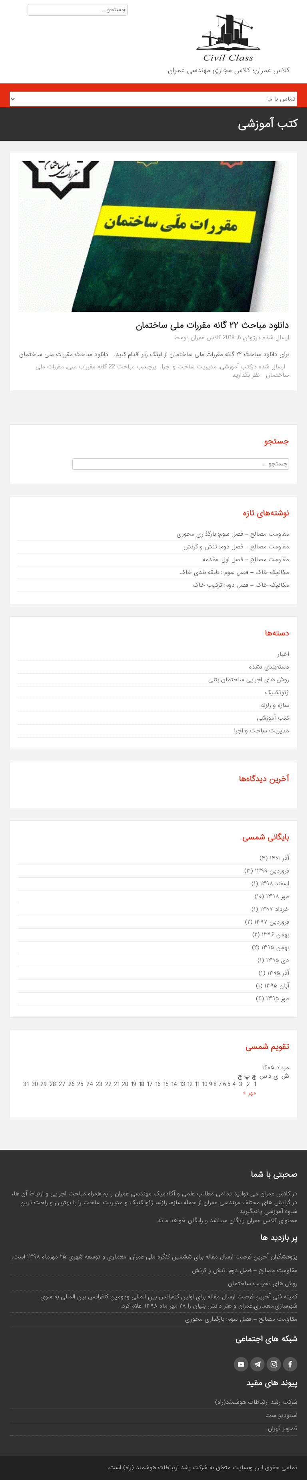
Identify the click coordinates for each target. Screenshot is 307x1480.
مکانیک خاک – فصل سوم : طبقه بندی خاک (234, 572)
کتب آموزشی (235, 367)
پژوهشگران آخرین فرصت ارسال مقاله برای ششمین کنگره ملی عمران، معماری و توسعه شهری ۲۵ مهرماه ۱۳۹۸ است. (154, 1257)
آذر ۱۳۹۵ (278, 973)
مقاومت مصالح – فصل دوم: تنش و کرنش (236, 547)
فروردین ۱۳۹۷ (272, 922)
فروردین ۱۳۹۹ (272, 871)
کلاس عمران (206, 337)
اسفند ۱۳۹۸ (274, 883)
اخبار (283, 654)
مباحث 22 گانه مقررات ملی (101, 367)
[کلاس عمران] (228, 37)
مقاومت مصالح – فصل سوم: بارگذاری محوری (233, 534)
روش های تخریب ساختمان (262, 1283)
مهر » (249, 1093)
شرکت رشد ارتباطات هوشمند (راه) (165, 1467)
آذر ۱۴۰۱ (279, 858)
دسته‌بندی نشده (269, 667)
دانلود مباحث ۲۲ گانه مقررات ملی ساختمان (212, 325)
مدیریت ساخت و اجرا (189, 367)
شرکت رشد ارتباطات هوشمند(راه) (256, 1402)
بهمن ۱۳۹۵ (275, 947)
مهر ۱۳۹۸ (277, 896)
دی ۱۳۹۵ (277, 960)
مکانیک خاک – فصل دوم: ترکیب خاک (241, 585)
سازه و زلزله (275, 705)
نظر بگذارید (246, 375)
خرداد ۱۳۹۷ (274, 909)
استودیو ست (281, 1415)
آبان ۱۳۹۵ (277, 986)
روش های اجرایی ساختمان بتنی (248, 680)
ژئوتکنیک (277, 692)
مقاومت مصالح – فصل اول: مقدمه (246, 559)
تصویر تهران (282, 1428)
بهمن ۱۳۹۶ (275, 935)
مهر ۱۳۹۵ (277, 998)
